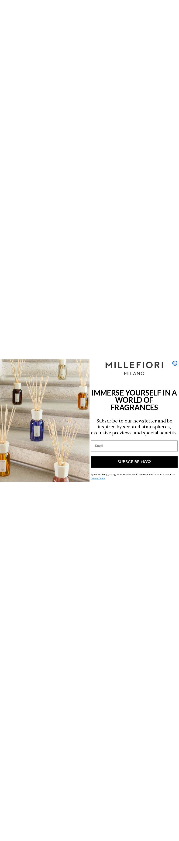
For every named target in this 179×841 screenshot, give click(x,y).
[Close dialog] (174, 363)
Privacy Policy (98, 478)
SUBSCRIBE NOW (134, 462)
